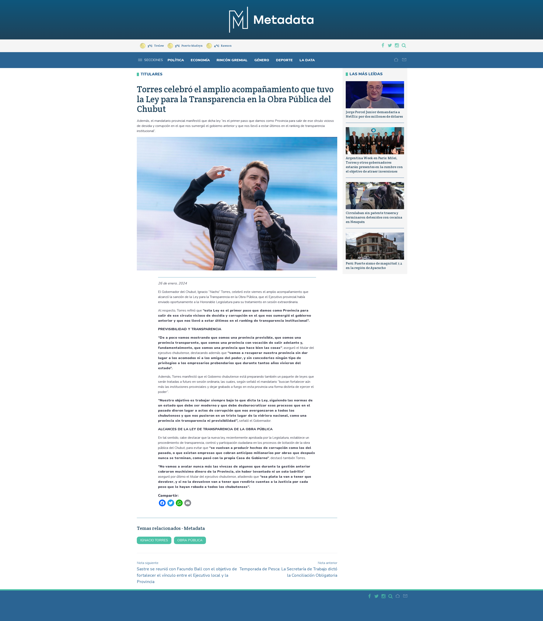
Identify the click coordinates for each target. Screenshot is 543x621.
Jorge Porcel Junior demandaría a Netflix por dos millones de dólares (374, 114)
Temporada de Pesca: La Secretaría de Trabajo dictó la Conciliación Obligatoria (288, 569)
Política (176, 60)
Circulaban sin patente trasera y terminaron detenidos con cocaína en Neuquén (374, 217)
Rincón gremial (232, 60)
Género (261, 60)
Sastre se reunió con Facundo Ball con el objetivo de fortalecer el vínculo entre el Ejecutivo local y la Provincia (187, 573)
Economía (200, 60)
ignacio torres (154, 540)
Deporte (284, 60)
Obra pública (190, 540)
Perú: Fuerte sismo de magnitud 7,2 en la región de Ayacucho (374, 265)
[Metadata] (271, 19)
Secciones (153, 60)
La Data (307, 60)
